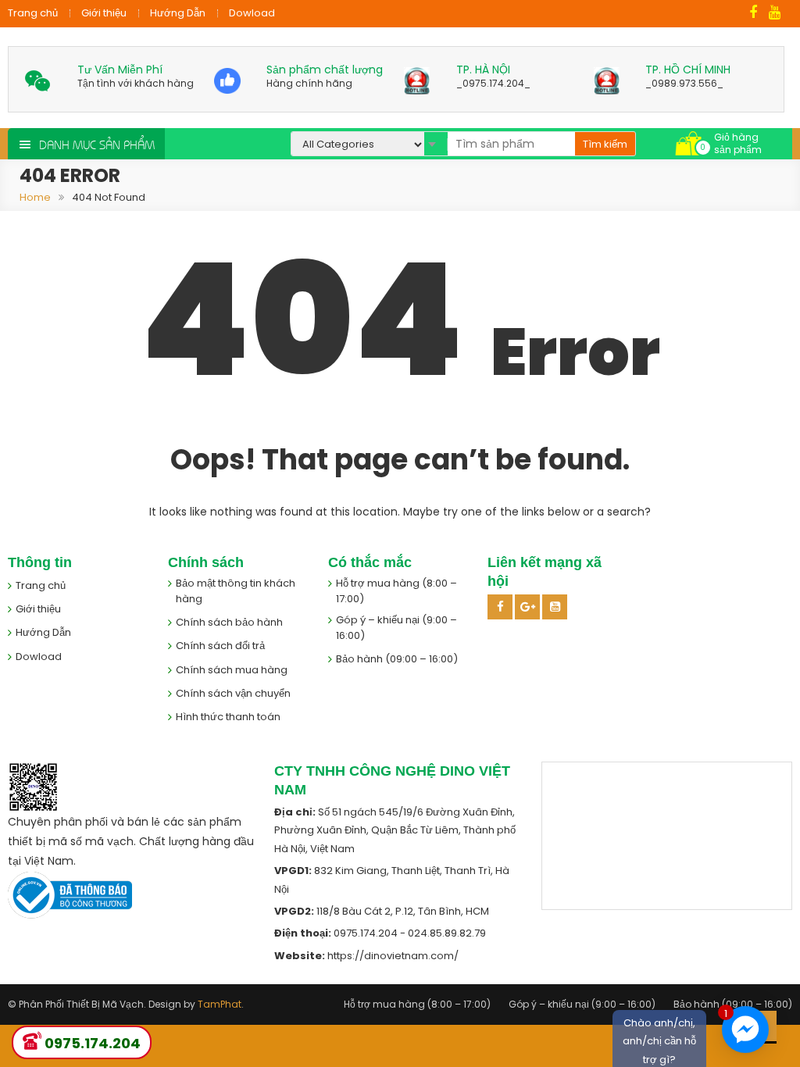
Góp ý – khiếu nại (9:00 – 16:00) (396, 627)
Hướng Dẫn (177, 12)
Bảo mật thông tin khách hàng (235, 591)
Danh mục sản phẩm (97, 143)
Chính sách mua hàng (232, 669)
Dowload (252, 12)
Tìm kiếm (605, 144)
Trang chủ (33, 12)
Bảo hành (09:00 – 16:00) (397, 658)
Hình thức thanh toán (228, 716)
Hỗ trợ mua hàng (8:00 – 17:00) (396, 591)
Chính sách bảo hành (229, 622)
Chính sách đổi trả (220, 645)
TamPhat (219, 1004)
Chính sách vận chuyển (233, 693)
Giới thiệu (104, 12)
